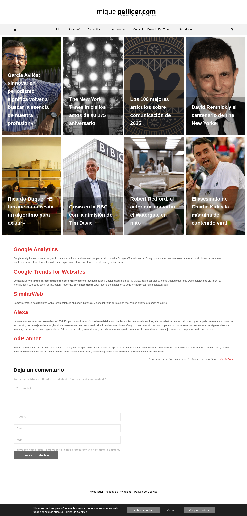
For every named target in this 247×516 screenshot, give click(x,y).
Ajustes (171, 510)
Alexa (21, 312)
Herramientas (117, 29)
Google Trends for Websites (49, 272)
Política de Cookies (145, 491)
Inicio (57, 29)
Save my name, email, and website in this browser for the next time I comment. (68, 449)
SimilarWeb (28, 294)
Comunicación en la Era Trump (152, 29)
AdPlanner (27, 338)
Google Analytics (36, 249)
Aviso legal (96, 491)
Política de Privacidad (118, 491)
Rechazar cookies (143, 510)
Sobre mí (74, 29)
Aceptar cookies (199, 510)
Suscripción (186, 29)
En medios (94, 29)
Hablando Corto (224, 359)
